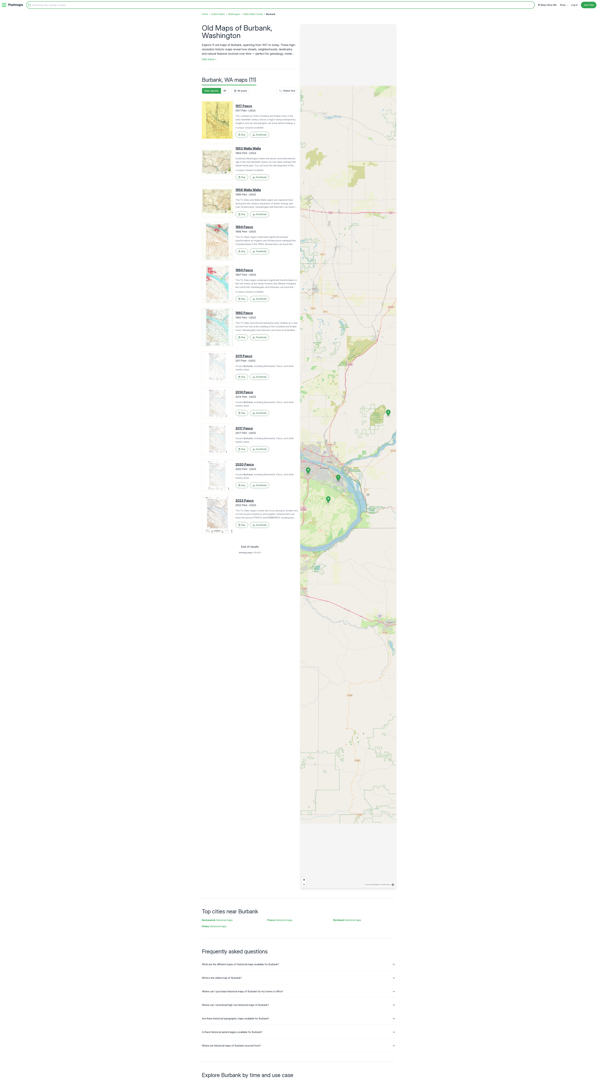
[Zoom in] (304, 880)
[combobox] (280, 5)
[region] (348, 456)
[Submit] (29, 5)
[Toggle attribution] (393, 885)
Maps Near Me (549, 5)
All (224, 90)
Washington (234, 14)
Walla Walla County (253, 14)
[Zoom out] (304, 884)
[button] (308, 470)
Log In (574, 5)
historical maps (217, 920)
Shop (562, 5)
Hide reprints (211, 90)
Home (205, 14)
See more (208, 59)
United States (218, 14)
